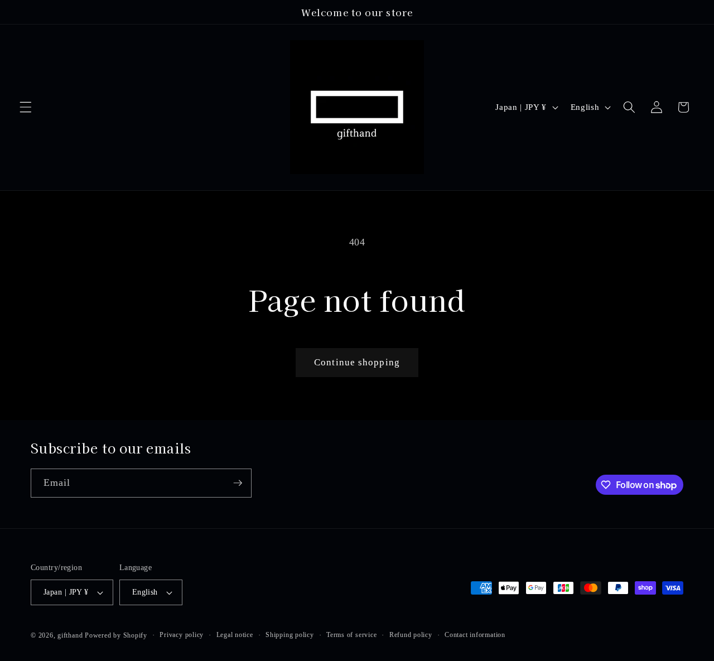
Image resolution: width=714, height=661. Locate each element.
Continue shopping (357, 362)
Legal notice (234, 635)
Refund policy (410, 635)
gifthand (70, 635)
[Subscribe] (237, 483)
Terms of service (351, 635)
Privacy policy (182, 635)
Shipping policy (290, 635)
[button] (25, 107)
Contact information (475, 635)
